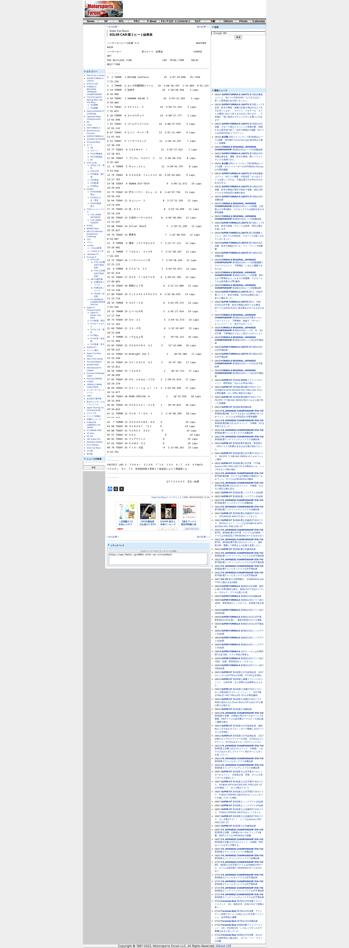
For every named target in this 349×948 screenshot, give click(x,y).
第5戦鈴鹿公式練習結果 (244, 549)
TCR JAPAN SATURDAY (95, 215)
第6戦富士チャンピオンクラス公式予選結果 (236, 877)
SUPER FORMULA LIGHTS (235, 94)
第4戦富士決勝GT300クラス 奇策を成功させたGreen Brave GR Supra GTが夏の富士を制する (239, 702)
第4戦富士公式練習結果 (244, 825)
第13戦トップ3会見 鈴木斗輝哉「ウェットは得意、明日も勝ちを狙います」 (239, 225)
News (91, 21)
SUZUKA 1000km (95, 442)
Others (228, 21)
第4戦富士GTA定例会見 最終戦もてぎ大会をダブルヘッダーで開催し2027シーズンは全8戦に (239, 728)
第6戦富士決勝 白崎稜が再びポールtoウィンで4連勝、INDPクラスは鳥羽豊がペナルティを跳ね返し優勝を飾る (239, 718)
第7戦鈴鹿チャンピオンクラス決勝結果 (234, 502)
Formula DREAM (94, 378)
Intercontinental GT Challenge (96, 112)
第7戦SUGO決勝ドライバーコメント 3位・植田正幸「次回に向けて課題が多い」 (239, 904)
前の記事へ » (203, 26)
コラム (90, 242)
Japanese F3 (93, 254)
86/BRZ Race (93, 228)
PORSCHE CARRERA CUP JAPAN (94, 425)
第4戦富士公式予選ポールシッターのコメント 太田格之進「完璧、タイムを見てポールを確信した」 (239, 774)
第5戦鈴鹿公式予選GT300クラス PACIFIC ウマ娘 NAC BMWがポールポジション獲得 (239, 456)
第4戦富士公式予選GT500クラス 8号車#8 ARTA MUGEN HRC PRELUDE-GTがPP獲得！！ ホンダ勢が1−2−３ (239, 784)
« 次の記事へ (113, 26)
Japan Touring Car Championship (95, 408)
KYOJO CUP (92, 83)
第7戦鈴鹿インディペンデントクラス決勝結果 (237, 509)
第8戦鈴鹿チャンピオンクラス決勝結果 (234, 432)
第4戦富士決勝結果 (242, 709)
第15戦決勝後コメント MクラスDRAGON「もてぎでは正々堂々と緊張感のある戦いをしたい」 (239, 97)
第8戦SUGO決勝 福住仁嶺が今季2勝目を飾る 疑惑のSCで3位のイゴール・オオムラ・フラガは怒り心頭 (239, 589)
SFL (121, 21)
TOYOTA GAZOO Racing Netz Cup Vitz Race (94, 100)
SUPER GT (92, 347)
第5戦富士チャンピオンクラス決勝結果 (234, 851)
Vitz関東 (94, 108)
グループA (91, 413)
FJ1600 (90, 381)
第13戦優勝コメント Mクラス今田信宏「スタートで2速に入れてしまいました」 (239, 235)
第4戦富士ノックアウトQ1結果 (248, 805)
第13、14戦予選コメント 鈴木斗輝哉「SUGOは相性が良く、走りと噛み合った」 (239, 294)
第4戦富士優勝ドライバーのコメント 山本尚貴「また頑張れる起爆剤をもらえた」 (239, 682)
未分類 (90, 454)
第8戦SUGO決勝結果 (251, 596)
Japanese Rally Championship (94, 117)
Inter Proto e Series (96, 75)
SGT (198, 21)
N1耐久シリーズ (94, 419)
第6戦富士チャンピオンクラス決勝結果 (234, 761)
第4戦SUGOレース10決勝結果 (247, 149)
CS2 (89, 239)
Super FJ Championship (94, 308)
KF (91, 160)
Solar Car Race (94, 448)
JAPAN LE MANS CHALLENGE (94, 385)
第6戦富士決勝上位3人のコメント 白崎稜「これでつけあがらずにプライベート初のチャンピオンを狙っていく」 (239, 751)
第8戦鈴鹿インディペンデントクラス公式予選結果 (239, 555)
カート (90, 145)
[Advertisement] (192, 9)
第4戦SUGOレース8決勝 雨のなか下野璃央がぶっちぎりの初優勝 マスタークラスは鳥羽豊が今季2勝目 (239, 278)
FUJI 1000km (93, 445)
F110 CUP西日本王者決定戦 (99, 273)
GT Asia (90, 433)
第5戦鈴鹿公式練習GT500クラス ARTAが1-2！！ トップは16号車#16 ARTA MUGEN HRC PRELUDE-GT (239, 523)
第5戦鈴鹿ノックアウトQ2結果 (248, 492)
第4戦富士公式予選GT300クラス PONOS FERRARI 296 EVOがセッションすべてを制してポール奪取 (239, 794)
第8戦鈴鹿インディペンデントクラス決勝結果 (237, 439)
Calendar (258, 21)
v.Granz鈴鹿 (95, 248)
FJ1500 (90, 189)
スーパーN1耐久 (94, 416)
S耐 (212, 21)
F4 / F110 (167, 21)
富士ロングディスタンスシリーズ (96, 403)
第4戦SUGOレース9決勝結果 (246, 219)
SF (106, 21)
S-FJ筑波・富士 (97, 344)
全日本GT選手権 (94, 398)
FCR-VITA (94, 171)
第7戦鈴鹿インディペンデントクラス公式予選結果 (239, 562)
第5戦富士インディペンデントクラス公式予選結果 (239, 897)
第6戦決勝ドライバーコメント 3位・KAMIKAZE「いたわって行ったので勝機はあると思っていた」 (238, 927)
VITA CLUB (92, 162)
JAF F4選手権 (96, 279)
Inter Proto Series (95, 359)
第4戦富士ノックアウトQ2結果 (248, 801)
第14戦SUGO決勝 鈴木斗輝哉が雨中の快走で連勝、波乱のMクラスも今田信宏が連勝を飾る (239, 189)
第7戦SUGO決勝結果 (247, 921)
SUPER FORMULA (95, 136)
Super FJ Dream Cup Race (95, 315)
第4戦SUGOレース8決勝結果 (246, 288)
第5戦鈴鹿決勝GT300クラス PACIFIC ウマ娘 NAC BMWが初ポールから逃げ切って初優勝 (239, 400)
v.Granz (90, 245)
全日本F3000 (93, 364)
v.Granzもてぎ (96, 251)
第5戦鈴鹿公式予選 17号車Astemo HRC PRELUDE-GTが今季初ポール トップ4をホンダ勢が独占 (239, 466)
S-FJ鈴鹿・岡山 (97, 320)
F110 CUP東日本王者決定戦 (99, 265)
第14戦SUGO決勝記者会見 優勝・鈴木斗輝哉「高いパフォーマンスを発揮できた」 (239, 156)
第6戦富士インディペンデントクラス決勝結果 (237, 767)
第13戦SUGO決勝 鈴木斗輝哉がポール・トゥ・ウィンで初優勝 (239, 245)
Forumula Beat (93, 142)
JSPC (89, 395)
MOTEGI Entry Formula (93, 132)
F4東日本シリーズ (99, 283)
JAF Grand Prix (94, 439)
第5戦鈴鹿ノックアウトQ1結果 (248, 496)
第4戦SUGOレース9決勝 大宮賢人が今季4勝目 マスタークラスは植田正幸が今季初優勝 (239, 209)
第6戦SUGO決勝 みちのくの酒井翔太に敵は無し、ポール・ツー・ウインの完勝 (239, 937)
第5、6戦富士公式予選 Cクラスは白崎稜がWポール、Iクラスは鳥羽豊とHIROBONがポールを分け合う (239, 867)
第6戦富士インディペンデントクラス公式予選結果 (239, 890)
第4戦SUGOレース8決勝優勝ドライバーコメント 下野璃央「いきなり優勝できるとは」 (239, 265)
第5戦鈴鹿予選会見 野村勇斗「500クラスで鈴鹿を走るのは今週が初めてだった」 (238, 446)
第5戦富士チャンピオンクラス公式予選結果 (236, 884)
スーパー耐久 (93, 350)
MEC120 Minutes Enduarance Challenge (95, 234)
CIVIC (89, 125)
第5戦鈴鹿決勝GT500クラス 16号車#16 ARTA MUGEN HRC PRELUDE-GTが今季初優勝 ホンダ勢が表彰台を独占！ (239, 390)
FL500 (90, 225)
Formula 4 (91, 257)
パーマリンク (175, 497)
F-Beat (151, 21)
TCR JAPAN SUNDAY (95, 221)
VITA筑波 (94, 180)
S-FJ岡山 (94, 335)
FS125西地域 (96, 156)
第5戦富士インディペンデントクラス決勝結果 (237, 858)
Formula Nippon (94, 361)
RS (88, 122)
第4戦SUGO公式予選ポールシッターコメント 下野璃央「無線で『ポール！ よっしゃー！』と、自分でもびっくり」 (239, 320)
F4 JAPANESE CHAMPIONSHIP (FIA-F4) (98, 302)
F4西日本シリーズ (99, 289)
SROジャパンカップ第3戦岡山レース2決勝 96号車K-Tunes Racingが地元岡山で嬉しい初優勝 (239, 139)
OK (91, 147)
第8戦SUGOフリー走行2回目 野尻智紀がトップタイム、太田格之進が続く (239, 603)
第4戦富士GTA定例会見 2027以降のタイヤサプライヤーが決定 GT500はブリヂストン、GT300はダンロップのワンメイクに (239, 738)
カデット (94, 150)
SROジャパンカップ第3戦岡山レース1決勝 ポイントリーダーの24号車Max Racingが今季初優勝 (239, 166)
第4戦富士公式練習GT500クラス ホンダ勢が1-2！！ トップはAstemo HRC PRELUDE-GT (239, 819)
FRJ (136, 21)
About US (223, 946)
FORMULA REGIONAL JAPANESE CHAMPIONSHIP (94, 90)
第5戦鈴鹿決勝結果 (242, 407)
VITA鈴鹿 (94, 183)
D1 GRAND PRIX (94, 430)
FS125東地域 (96, 153)
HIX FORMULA (93, 128)
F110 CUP (94, 259)
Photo (243, 21)
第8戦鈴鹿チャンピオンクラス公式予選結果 (236, 568)
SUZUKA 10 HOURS (96, 139)
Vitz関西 (94, 105)
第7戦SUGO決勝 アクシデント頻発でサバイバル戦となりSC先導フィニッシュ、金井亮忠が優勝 (239, 914)
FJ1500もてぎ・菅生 (95, 199)
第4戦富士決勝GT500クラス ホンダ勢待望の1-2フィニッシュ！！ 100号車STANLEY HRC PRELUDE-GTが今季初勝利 (239, 692)
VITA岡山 (94, 186)
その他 (90, 450)
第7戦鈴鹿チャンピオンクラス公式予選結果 (236, 575)
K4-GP (90, 436)
